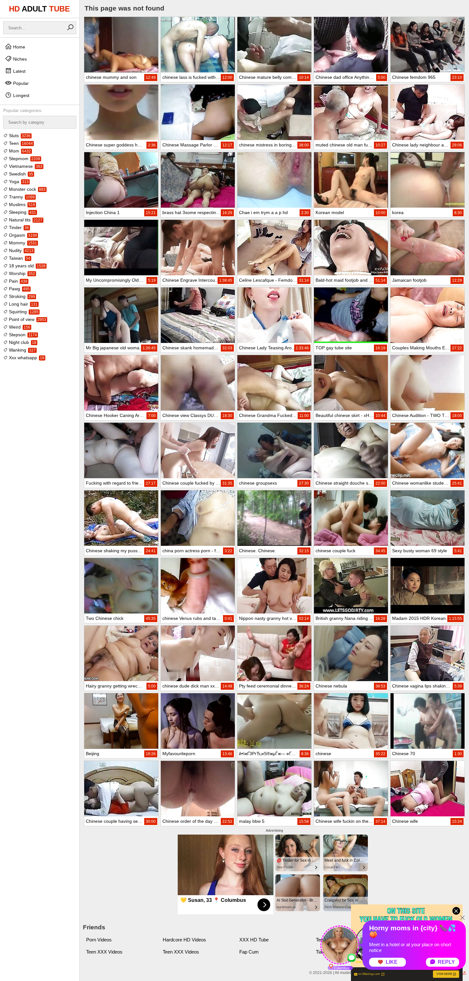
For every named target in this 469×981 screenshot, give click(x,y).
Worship (21, 273)
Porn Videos (99, 939)
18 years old (27, 265)
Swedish (20, 173)
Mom (19, 150)
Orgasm (22, 235)
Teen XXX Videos (104, 952)
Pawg (19, 288)
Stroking (21, 296)
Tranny (21, 196)
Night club (22, 342)
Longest (20, 95)
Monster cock (27, 189)
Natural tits (25, 219)
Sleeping (22, 212)
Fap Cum (249, 952)
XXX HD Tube (254, 939)
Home (18, 46)
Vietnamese (25, 166)
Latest (19, 71)
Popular (20, 83)
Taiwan (19, 258)
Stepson (22, 334)
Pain (17, 281)
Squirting (23, 311)
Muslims (21, 204)
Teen (20, 143)
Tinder (18, 227)
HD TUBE (39, 8)
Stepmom (24, 158)
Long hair (23, 304)
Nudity (21, 250)
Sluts (19, 135)
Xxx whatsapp (26, 357)
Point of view (27, 319)
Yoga (18, 181)
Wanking (22, 350)
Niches (19, 59)
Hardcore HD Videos (184, 939)
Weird (19, 327)
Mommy (22, 242)
